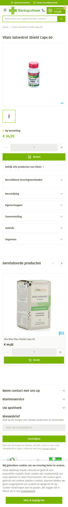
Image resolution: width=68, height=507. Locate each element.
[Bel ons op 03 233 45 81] (43, 10)
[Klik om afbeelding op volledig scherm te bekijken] (34, 74)
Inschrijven (34, 438)
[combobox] (30, 19)
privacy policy (49, 449)
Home (5, 27)
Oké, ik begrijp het (34, 500)
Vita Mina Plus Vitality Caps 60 (19, 339)
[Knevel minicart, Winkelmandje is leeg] (50, 10)
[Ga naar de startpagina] (24, 10)
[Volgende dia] (61, 263)
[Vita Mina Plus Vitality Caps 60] (34, 305)
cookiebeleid (28, 491)
